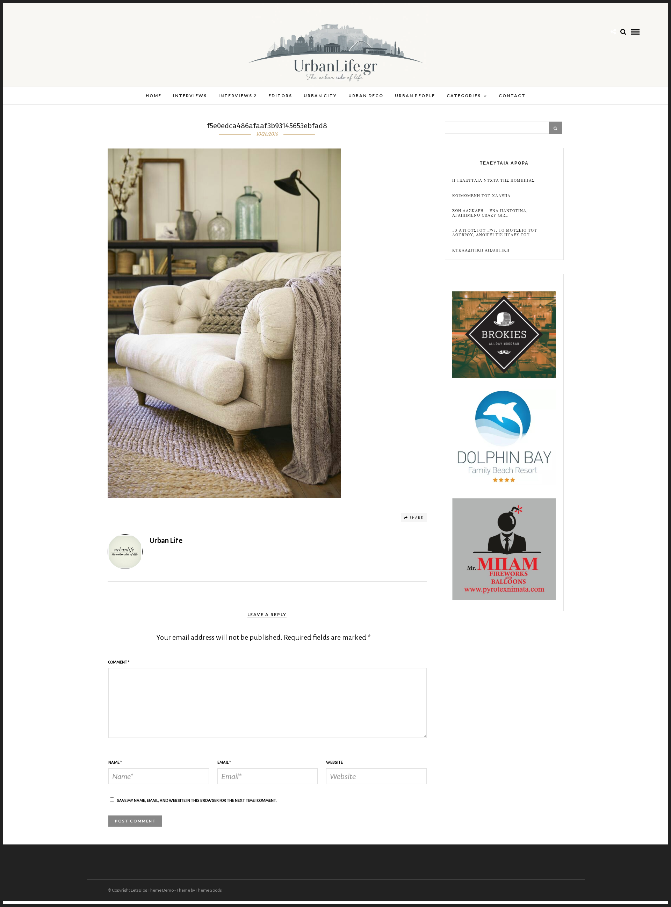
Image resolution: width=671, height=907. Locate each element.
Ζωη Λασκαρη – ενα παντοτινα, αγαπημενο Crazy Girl (490, 213)
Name (115, 762)
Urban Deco (365, 95)
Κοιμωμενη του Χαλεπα (481, 196)
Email (224, 762)
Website (334, 762)
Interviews (190, 95)
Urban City (320, 95)
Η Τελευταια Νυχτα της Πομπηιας (493, 180)
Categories (464, 95)
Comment (119, 662)
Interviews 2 (237, 95)
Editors (280, 95)
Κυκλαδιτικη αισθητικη (481, 250)
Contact (512, 95)
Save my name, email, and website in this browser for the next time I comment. (197, 800)
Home (153, 95)
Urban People (415, 95)
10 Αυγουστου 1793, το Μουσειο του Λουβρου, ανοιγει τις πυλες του (494, 232)
